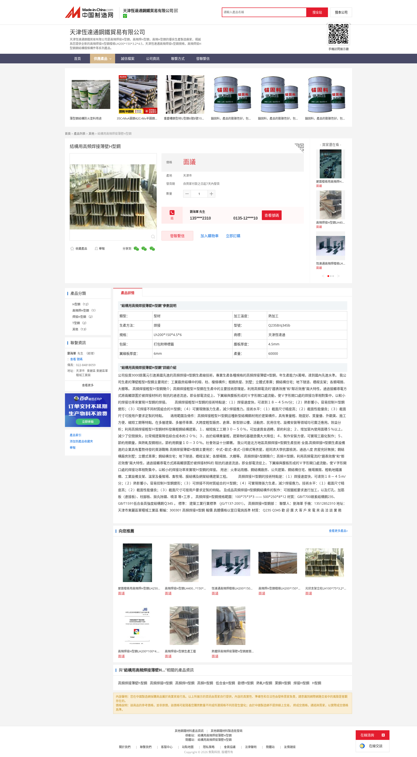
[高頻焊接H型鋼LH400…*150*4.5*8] (330, 204)
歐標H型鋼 (246, 683)
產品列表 (79, 134)
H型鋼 (316, 683)
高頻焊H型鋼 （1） (84, 310)
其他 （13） (80, 329)
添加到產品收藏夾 (81, 441)
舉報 (102, 249)
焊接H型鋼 (301, 683)
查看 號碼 (76, 359)
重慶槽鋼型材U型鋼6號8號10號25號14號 (190, 118)
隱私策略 (209, 747)
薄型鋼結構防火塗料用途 (86, 118)
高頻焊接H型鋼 (161, 683)
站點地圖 (188, 747)
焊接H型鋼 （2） (83, 317)
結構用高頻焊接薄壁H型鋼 (215, 735)
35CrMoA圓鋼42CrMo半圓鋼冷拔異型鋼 (143, 118)
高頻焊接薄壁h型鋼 (132, 683)
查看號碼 (271, 215)
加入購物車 (210, 235)
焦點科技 (214, 752)
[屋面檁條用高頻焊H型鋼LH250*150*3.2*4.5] (330, 163)
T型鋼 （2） (80, 323)
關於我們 (125, 747)
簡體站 (270, 747)
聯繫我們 (146, 747)
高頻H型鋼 (205, 683)
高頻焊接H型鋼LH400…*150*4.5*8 (339, 223)
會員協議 (230, 747)
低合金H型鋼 (225, 683)
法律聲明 (251, 747)
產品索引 (75, 435)
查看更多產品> (338, 531)
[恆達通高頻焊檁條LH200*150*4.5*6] (330, 245)
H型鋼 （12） (81, 304)
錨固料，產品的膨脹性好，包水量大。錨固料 (240, 118)
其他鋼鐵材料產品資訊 (189, 731)
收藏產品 (81, 249)
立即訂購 (233, 235)
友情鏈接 (290, 747)
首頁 (68, 134)
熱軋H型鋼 (264, 683)
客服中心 (167, 747)
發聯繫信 (177, 235)
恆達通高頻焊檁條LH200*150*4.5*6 (340, 263)
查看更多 (88, 385)
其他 (91, 134)
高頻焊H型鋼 (185, 683)
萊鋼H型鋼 (283, 683)
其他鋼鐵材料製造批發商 (227, 731)
